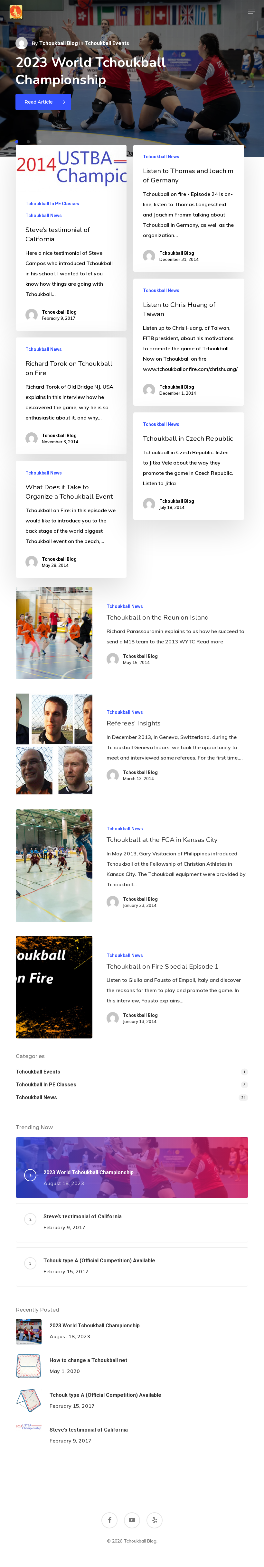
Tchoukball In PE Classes (52, 203)
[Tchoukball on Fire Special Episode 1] (54, 987)
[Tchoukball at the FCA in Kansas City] (54, 865)
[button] (251, 12)
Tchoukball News (43, 215)
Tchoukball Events (38, 1072)
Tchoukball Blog (58, 43)
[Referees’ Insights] (54, 744)
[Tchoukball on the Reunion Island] (54, 633)
